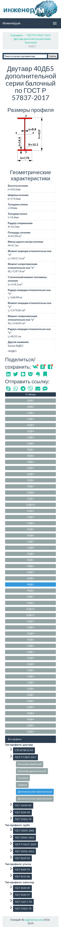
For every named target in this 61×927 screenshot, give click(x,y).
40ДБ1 (30, 560)
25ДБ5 (30, 437)
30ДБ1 (30, 449)
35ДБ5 (30, 529)
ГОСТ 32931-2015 (24, 851)
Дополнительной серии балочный (35, 791)
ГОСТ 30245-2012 (24, 837)
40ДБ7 (30, 596)
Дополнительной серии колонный (35, 798)
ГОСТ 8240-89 (22, 888)
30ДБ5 (30, 474)
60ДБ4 (30, 719)
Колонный (23, 777)
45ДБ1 (30, 602)
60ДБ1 (30, 701)
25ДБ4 (30, 431)
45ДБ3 (30, 627)
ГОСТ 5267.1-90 (23, 901)
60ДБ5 (30, 725)
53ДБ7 (30, 694)
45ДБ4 (30, 633)
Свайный (22, 784)
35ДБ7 (30, 541)
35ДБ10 (30, 504)
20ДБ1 (30, 400)
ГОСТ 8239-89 (22, 812)
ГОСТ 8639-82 (22, 858)
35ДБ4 (30, 523)
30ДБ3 (30, 461)
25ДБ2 (30, 419)
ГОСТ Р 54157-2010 (25, 844)
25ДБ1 (30, 412)
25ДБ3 (30, 425)
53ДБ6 (30, 688)
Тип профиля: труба (17, 825)
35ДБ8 (30, 547)
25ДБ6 (30, 443)
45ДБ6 (30, 645)
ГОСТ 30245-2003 (24, 830)
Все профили (15, 739)
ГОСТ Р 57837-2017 (39, 35)
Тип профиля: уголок (18, 864)
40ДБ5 (30, 584)
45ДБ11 (30, 615)
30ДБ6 (30, 480)
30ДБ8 (30, 492)
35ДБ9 (30, 553)
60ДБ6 (30, 731)
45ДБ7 (30, 651)
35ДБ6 (30, 535)
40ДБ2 (30, 566)
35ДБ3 (30, 517)
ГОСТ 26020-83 (23, 805)
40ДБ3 (30, 572)
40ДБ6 (30, 590)
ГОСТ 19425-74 (23, 819)
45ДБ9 (30, 664)
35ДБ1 (30, 498)
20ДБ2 (30, 406)
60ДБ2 (30, 707)
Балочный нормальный (29, 764)
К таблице (31, 394)
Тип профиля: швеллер (19, 882)
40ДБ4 (30, 578)
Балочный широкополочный (32, 771)
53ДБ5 (30, 682)
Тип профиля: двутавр (19, 744)
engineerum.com (33, 919)
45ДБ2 (30, 621)
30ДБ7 (30, 486)
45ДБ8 (30, 658)
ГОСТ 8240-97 (22, 894)
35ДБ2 (30, 510)
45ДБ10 (30, 609)
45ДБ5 (30, 639)
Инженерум (11, 23)
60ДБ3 (30, 713)
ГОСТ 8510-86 (22, 876)
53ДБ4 (30, 676)
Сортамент (16, 35)
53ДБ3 (30, 670)
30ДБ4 (30, 468)
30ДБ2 (30, 455)
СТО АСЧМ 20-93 (24, 750)
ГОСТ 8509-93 (22, 869)
